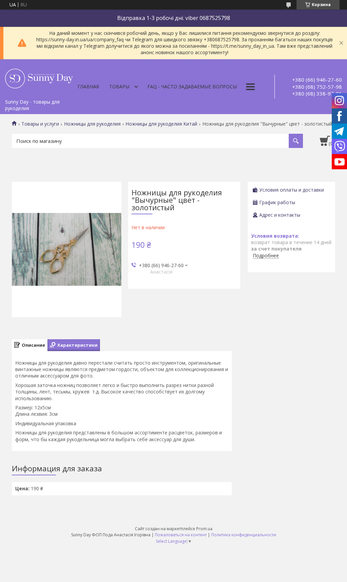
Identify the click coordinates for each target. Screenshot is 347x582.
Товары (119, 86)
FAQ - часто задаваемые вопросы (192, 86)
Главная (88, 86)
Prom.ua (204, 529)
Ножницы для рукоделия (92, 124)
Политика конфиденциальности (243, 535)
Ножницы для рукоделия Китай (161, 124)
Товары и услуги (40, 124)
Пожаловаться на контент (181, 535)
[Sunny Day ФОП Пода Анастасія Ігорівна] (39, 77)
